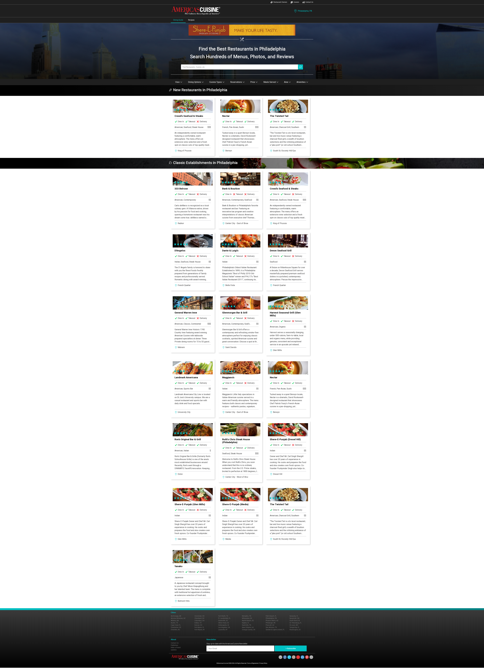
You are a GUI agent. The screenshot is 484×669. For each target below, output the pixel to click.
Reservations (236, 82)
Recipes (191, 20)
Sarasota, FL (294, 616)
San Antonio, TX (271, 627)
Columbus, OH (199, 620)
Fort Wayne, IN (199, 630)
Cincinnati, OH (199, 616)
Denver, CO (198, 625)
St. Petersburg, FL (295, 623)
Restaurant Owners (280, 2)
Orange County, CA (248, 630)
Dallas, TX (198, 623)
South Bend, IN (295, 620)
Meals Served (269, 82)
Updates (174, 650)
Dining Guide (178, 20)
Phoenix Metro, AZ (272, 620)
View (177, 82)
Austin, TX (174, 623)
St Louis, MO (294, 625)
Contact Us (309, 2)
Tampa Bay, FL (294, 627)
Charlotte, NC (175, 630)
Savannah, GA (294, 618)
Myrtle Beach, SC (248, 620)
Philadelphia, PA (305, 11)
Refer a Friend (175, 647)
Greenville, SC (223, 620)
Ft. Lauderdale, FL (224, 618)
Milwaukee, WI (247, 618)
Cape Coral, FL (176, 625)
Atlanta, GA (175, 620)
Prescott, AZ (270, 625)
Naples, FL (245, 623)
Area (286, 82)
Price (252, 82)
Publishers (174, 645)
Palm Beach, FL (271, 616)
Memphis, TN (246, 616)
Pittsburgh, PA (270, 623)
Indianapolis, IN (223, 625)
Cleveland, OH (199, 618)
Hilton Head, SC (223, 623)
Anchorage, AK (176, 616)
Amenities (301, 82)
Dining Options (194, 82)
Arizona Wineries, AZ (178, 618)
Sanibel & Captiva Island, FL (275, 630)
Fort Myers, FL (199, 627)
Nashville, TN (246, 625)
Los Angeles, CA (224, 627)
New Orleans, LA (247, 627)
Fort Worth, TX (223, 616)
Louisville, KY (222, 630)
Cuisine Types (215, 82)
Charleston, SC (176, 627)
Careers (296, 2)
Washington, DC (295, 630)
